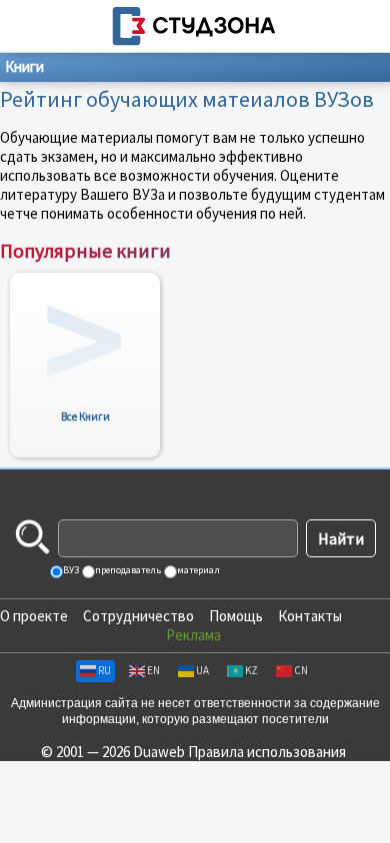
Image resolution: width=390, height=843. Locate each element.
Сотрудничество (138, 615)
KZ (251, 670)
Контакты (310, 615)
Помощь (236, 615)
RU (104, 670)
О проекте (34, 615)
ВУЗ (70, 569)
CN (301, 670)
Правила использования (267, 751)
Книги (24, 66)
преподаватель (127, 569)
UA (202, 670)
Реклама (193, 634)
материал (197, 569)
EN (153, 670)
